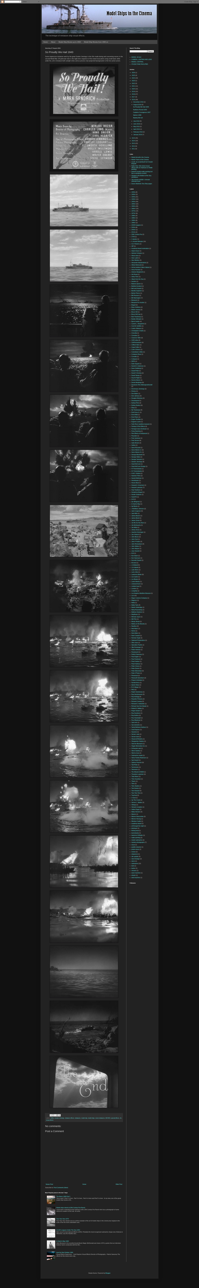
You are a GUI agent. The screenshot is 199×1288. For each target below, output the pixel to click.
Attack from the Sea (137, 279)
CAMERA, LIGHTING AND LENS (141, 59)
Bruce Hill (134, 312)
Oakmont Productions (138, 640)
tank (132, 866)
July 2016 (136, 121)
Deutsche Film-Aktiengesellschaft (141, 385)
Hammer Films (135, 476)
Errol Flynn (134, 417)
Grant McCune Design (138, 466)
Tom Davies (135, 788)
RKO (132, 689)
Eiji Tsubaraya (135, 410)
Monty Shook (135, 621)
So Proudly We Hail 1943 (141, 107)
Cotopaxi (134, 359)
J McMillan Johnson (137, 509)
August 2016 (137, 104)
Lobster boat (135, 586)
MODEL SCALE (136, 57)
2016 (133, 99)
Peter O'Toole (135, 673)
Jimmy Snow (135, 530)
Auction (133, 281)
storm (133, 861)
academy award (136, 823)
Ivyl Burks (134, 506)
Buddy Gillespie (136, 319)
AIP (132, 246)
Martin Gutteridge (136, 607)
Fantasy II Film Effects (138, 426)
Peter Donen (135, 668)
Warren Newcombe (137, 816)
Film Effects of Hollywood (139, 433)
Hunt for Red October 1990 (64, 1252)
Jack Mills (134, 513)
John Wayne (135, 548)
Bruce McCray (135, 314)
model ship (84, 1118)
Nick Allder (134, 633)
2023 (133, 80)
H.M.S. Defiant (135, 473)
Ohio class (134, 642)
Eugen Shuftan (136, 419)
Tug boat (134, 795)
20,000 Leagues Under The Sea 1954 (68, 1230)
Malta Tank (134, 605)
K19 (132, 553)
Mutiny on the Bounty (138, 624)
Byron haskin (135, 321)
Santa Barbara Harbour (138, 727)
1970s (133, 211)
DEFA (133, 361)
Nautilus (134, 626)
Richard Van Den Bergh (138, 706)
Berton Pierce (135, 293)
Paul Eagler (135, 656)
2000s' (133, 229)
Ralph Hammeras (136, 692)
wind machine (135, 877)
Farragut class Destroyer (139, 429)
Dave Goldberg (136, 368)
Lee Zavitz (134, 577)
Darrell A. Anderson (137, 366)
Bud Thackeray (136, 317)
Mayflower (134, 614)
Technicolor (135, 767)
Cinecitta (134, 333)
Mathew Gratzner (136, 612)
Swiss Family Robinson (138, 758)
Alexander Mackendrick (138, 262)
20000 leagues (136, 225)
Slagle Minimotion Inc (138, 746)
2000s (133, 227)
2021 (133, 86)
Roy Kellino (135, 715)
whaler (133, 875)
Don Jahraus (135, 396)
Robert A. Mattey (136, 708)
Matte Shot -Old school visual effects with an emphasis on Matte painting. (141, 167)
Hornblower (135, 480)
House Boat (135, 483)
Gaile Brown (135, 443)
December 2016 (138, 102)
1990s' (133, 222)
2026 (133, 72)
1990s (133, 220)
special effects (115, 1118)
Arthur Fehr (134, 277)
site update (134, 856)
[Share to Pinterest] (59, 1115)
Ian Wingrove (135, 501)
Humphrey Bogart (136, 492)
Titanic (133, 781)
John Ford (134, 539)
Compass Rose (136, 354)
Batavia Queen (136, 284)
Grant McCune (135, 464)
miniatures (78, 1118)
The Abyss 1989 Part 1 (63, 1196)
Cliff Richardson (136, 342)
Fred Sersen (135, 440)
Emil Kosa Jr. (135, 412)
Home (45, 42)
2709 (133, 237)
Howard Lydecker (136, 487)
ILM (132, 499)
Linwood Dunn (136, 584)
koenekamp (135, 833)
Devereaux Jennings (137, 389)
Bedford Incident (136, 286)
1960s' (133, 208)
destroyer (134, 828)
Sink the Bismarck (137, 743)
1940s (52, 1118)
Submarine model (137, 755)
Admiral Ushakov (136, 253)
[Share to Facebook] (57, 1115)
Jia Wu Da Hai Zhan (137, 523)
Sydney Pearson (136, 762)
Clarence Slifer (136, 338)
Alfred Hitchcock (136, 265)
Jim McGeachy (136, 525)
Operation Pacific (136, 645)
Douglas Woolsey (136, 398)
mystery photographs (138, 842)
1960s (133, 206)
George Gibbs (135, 457)
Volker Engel (135, 809)
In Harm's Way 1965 (62, 1241)
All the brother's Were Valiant (140, 267)
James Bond (135, 518)
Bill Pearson (135, 295)
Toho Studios (135, 786)
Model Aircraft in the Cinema (140, 157)
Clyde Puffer (135, 347)
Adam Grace (135, 251)
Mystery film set (138, 118)
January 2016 (137, 134)
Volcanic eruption (136, 807)
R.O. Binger (135, 687)
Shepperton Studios (137, 741)
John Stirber (135, 546)
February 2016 (138, 132)
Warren (133, 814)
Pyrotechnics (135, 682)
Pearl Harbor (135, 661)
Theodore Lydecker (137, 774)
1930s (133, 192)
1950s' (133, 204)
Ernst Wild (134, 414)
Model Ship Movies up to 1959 (70, 42)
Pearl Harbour (135, 664)
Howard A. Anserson (137, 485)
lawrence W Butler (137, 835)
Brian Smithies (135, 307)
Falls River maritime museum (140, 424)
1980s (133, 215)
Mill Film (134, 619)
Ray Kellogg (135, 696)
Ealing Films (135, 403)
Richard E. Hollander (138, 704)
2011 (133, 149)
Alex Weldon (135, 260)
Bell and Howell (136, 288)
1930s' (133, 194)
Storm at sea (135, 753)
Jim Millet (134, 527)
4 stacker (134, 239)
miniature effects (69, 1118)
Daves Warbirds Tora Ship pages (141, 184)
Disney (133, 391)
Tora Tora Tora (135, 793)
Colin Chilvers (135, 349)
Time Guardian (136, 779)
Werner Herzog (136, 819)
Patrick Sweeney (136, 654)
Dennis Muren (135, 380)
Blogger (107, 1273)
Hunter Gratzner (136, 494)
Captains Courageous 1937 (142, 112)
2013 (133, 143)
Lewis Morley (135, 581)
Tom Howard (135, 791)
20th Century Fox (136, 234)
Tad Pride (134, 765)
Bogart (133, 305)
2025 (133, 75)
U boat (133, 798)
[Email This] (51, 1115)
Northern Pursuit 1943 (140, 110)
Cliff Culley (134, 340)
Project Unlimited (136, 680)
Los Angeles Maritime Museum (141, 593)
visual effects (49, 1120)
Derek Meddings (136, 382)
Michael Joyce (135, 617)
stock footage (135, 859)
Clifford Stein (135, 345)
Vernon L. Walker (136, 802)
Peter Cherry (135, 666)
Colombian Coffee (137, 352)
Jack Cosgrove (136, 511)
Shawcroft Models (137, 739)
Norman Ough (135, 638)
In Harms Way (135, 504)
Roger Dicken (135, 711)
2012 (133, 146)
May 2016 (136, 126)
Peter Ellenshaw (136, 671)
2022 (133, 83)
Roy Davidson (135, 713)
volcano (133, 870)
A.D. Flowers (135, 244)
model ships (91, 1118)
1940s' (133, 199)
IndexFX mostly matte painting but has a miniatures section (141, 172)
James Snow (135, 520)
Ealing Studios (135, 405)
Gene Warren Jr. (136, 450)
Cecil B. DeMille (136, 326)
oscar (133, 845)
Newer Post (49, 1184)
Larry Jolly (134, 572)
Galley (133, 445)
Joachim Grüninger (137, 532)
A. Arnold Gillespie (137, 241)
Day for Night (135, 378)
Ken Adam (134, 556)
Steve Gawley (135, 751)
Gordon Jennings (59, 1118)
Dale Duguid (135, 364)
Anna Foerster (135, 269)
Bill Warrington (136, 298)
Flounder (134, 436)
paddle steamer (136, 847)
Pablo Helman (135, 649)
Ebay (133, 407)
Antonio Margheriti (137, 272)
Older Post (119, 1184)
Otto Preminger (136, 647)
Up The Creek (135, 800)
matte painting (135, 837)
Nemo (133, 631)
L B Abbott (134, 565)
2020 (133, 89)
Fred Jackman (135, 438)
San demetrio (135, 725)
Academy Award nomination (140, 248)
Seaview (134, 732)
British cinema (135, 309)
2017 (133, 97)
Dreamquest (135, 400)
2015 (133, 138)
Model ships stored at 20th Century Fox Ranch (70, 1207)
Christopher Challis (137, 331)
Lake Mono (134, 570)
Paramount (134, 652)
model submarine (136, 840)
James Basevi (135, 516)
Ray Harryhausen (136, 694)
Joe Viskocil (135, 534)
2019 (133, 91)
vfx (120, 1118)
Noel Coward (135, 635)
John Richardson (136, 544)
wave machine (135, 873)
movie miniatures (100, 1118)
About (53, 42)
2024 (133, 78)
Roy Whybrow (135, 720)
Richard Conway (136, 701)
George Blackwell (136, 454)
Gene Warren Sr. (136, 452)
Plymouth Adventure (137, 678)
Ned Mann (134, 628)
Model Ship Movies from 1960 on (96, 42)
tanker (133, 868)
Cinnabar (134, 335)
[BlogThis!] (53, 1115)
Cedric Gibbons (136, 328)
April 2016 (136, 129)
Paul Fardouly (135, 659)
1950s (133, 201)
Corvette (134, 356)
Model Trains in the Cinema (140, 159)
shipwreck (134, 854)
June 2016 (136, 124)
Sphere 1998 (137, 115)
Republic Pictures (136, 699)
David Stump (135, 375)
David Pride (135, 371)
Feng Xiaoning (136, 431)
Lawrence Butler (136, 574)
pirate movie (135, 849)
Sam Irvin (134, 722)
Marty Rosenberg (136, 610)
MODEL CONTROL (137, 62)
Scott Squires (135, 729)
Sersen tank (135, 736)
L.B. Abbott (134, 567)
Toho (133, 783)
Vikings (133, 805)
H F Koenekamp (136, 469)
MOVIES (107, 1118)
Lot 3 (133, 595)
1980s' (133, 218)
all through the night (137, 826)
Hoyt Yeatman (135, 490)
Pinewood (134, 675)
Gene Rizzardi (135, 447)
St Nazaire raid (136, 748)
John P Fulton (135, 541)
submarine (134, 863)
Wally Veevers (135, 812)
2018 (133, 94)
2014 (133, 141)
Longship (134, 591)
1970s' (133, 213)
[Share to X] (55, 1115)
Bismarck (134, 300)
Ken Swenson (135, 558)
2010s (133, 232)
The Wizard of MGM (137, 772)
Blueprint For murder (137, 302)
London (133, 588)
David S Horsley (136, 373)
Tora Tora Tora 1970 (62, 1219)
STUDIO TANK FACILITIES (139, 64)
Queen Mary (135, 685)
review (133, 852)
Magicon (134, 600)
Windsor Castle (136, 821)
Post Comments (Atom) (61, 1187)
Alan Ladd (134, 258)
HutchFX (134, 497)
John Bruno (135, 537)
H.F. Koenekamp (136, 471)
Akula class (135, 255)
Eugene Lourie (136, 421)
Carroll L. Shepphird (137, 324)
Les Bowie (134, 579)
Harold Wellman (136, 478)
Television (134, 769)
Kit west (133, 563)
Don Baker (134, 393)
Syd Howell (135, 760)
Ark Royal (134, 274)
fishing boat (135, 830)
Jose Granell (135, 551)
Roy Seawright (136, 718)
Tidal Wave (134, 776)
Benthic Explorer (136, 291)
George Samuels (136, 459)
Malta (133, 602)
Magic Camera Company (139, 598)
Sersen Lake (135, 734)
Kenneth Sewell (136, 560)
